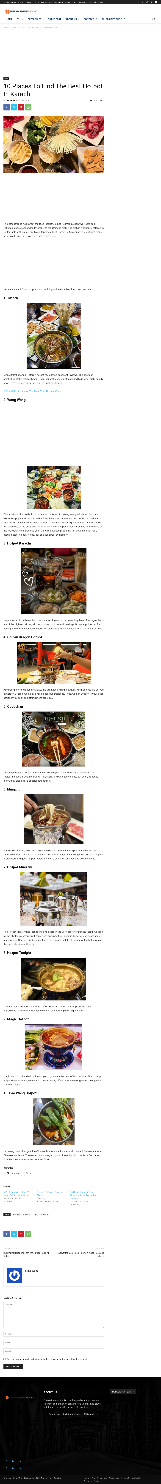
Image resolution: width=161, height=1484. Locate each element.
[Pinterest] (21, 107)
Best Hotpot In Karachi (22, 1215)
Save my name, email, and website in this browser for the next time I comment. (47, 1359)
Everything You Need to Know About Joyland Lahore (81, 1254)
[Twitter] (151, 2)
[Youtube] (156, 2)
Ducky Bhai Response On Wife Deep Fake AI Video (26, 1254)
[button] (154, 19)
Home (6, 27)
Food (14, 27)
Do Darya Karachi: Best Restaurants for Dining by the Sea (83, 1195)
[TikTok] (147, 2)
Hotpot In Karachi (41, 1215)
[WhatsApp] (28, 107)
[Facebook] (138, 2)
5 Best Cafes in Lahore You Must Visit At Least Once (32, 391)
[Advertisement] (53, 54)
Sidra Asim (10, 100)
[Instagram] (142, 2)
